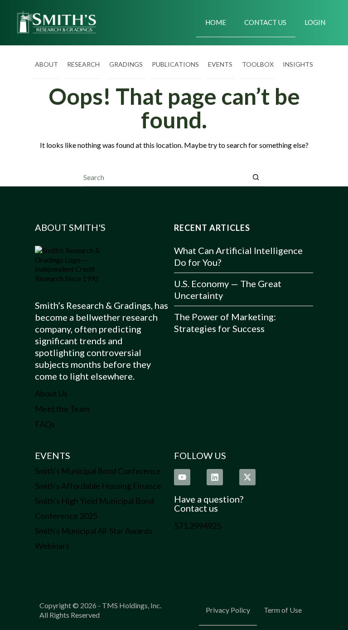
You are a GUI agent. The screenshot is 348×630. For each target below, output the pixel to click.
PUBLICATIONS (175, 64)
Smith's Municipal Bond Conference (98, 471)
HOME (215, 22)
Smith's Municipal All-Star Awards (93, 531)
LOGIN (314, 22)
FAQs (45, 424)
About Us (51, 393)
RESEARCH (83, 64)
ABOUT (46, 64)
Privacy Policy (228, 610)
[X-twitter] (247, 477)
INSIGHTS (298, 64)
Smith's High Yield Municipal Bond (94, 501)
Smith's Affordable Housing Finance (98, 486)
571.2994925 (197, 526)
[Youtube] (182, 477)
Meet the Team (62, 409)
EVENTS (220, 64)
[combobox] (165, 177)
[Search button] (256, 177)
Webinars (52, 546)
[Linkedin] (215, 477)
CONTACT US (265, 22)
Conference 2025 (66, 516)
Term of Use (283, 610)
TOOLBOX (258, 64)
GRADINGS (126, 64)
